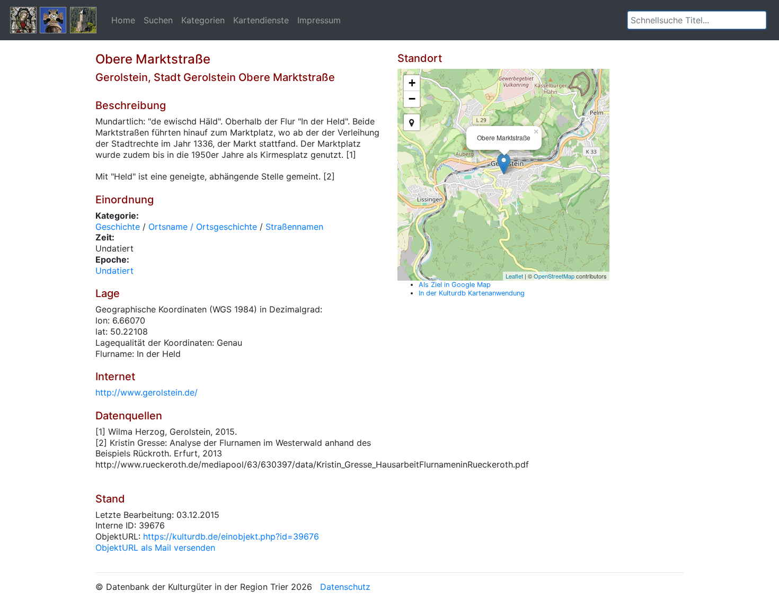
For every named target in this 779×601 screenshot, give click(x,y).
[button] (758, 20)
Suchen (158, 20)
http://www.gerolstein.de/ (146, 392)
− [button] (412, 98)
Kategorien (203, 20)
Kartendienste (261, 20)
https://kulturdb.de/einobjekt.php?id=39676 (231, 536)
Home (123, 20)
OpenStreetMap (554, 276)
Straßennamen (294, 226)
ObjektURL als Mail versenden (155, 547)
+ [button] (412, 82)
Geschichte (117, 226)
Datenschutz (345, 586)
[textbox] (697, 20)
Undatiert (114, 270)
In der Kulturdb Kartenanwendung (472, 293)
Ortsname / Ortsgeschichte (202, 226)
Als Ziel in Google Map (455, 285)
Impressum (319, 20)
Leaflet (514, 276)
